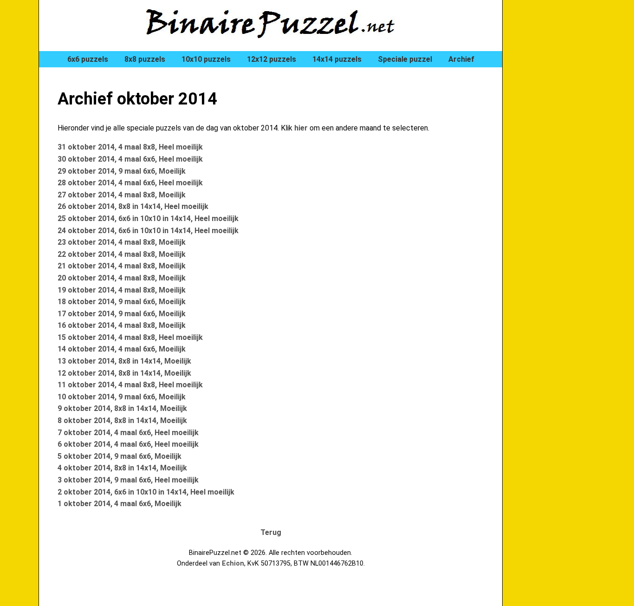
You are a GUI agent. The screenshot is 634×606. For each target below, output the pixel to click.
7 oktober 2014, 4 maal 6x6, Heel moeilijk (128, 432)
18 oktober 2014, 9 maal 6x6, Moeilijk (122, 301)
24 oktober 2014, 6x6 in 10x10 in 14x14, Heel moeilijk (148, 230)
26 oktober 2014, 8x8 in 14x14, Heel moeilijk (133, 206)
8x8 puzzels (144, 59)
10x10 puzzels (206, 59)
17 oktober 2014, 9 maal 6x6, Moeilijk (122, 313)
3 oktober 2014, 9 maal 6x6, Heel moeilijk (128, 480)
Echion (233, 563)
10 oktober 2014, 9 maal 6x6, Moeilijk (122, 396)
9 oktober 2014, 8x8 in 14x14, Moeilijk (122, 408)
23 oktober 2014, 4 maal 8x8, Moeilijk (122, 242)
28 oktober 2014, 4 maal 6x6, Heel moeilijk (130, 182)
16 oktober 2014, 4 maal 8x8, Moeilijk (122, 325)
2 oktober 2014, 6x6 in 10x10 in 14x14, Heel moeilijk (146, 492)
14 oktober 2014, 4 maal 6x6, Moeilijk (122, 349)
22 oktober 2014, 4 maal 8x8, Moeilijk (122, 254)
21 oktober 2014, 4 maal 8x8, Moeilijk (122, 265)
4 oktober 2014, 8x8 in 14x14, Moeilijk (122, 467)
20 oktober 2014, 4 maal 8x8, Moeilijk (122, 278)
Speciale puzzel (405, 59)
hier (301, 128)
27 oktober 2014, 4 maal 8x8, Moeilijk (122, 194)
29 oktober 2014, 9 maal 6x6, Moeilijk (122, 171)
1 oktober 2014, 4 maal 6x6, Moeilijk (119, 503)
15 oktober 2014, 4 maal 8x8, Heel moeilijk (130, 337)
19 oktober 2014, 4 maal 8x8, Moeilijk (122, 290)
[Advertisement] (558, 158)
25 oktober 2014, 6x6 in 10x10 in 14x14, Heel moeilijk (148, 218)
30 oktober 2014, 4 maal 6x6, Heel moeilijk (130, 159)
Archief (461, 59)
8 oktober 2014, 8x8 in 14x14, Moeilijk (122, 420)
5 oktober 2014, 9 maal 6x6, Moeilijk (119, 456)
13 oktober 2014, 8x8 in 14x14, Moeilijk (124, 361)
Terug (270, 532)
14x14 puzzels (337, 59)
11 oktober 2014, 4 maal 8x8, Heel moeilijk (130, 384)
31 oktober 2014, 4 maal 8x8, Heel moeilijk (130, 147)
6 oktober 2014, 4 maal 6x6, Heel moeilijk (128, 444)
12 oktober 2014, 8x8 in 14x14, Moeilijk (124, 373)
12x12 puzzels (271, 59)
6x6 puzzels (87, 59)
